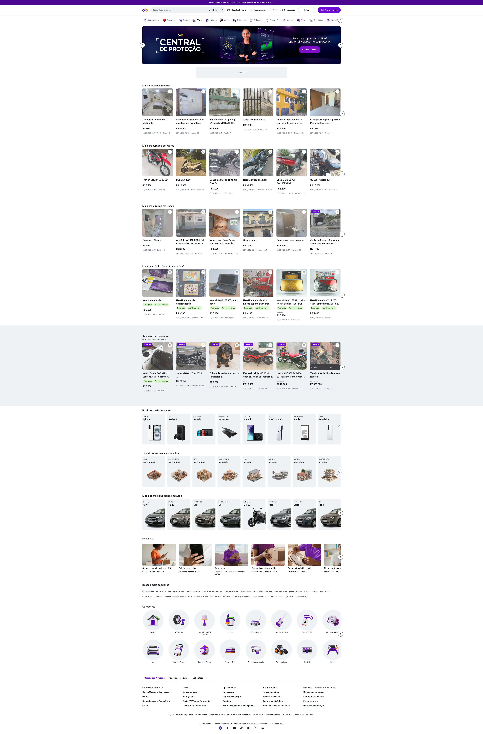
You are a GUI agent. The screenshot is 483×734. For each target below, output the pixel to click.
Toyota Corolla (245, 591)
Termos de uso (201, 714)
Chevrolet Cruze (280, 591)
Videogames (189, 696)
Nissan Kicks (258, 591)
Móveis (290, 20)
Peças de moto (310, 701)
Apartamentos (229, 687)
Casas (145, 705)
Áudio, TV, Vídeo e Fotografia (196, 701)
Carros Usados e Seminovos (155, 692)
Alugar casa (288, 596)
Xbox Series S (215, 596)
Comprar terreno (301, 596)
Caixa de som (147, 596)
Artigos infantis (270, 687)
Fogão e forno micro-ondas (175, 596)
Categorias (152, 20)
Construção (319, 20)
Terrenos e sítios (271, 692)
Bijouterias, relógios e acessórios (319, 687)
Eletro (303, 20)
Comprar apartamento (241, 596)
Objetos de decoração (313, 705)
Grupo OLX (287, 714)
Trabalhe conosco (272, 714)
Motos (145, 696)
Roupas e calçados (272, 696)
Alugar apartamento (260, 596)
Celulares (258, 20)
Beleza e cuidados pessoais (276, 705)
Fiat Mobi (268, 591)
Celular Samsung (303, 591)
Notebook (159, 596)
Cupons (186, 20)
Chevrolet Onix (148, 591)
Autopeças (241, 20)
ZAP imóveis (298, 714)
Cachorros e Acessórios (194, 705)
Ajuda (171, 714)
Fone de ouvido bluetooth (198, 596)
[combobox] (187, 10)
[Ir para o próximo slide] (342, 113)
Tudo (199, 20)
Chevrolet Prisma (231, 591)
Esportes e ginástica (273, 701)
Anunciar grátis (331, 10)
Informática (336, 20)
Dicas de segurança (184, 714)
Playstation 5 (325, 591)
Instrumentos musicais (314, 696)
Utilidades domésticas (314, 692)
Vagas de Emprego (232, 696)
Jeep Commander (193, 591)
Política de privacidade (219, 714)
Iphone (291, 591)
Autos (226, 20)
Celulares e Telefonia (152, 687)
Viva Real (310, 714)
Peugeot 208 (161, 591)
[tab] (154, 678)
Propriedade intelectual (240, 714)
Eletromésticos (190, 692)
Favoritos (171, 20)
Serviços (227, 701)
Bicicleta (226, 596)
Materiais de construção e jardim (238, 705)
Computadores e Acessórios (156, 701)
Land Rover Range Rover (212, 591)
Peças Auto (228, 692)
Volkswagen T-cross (176, 591)
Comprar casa (275, 596)
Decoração (274, 20)
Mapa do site (257, 714)
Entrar (306, 10)
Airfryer (315, 591)
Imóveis (213, 20)
